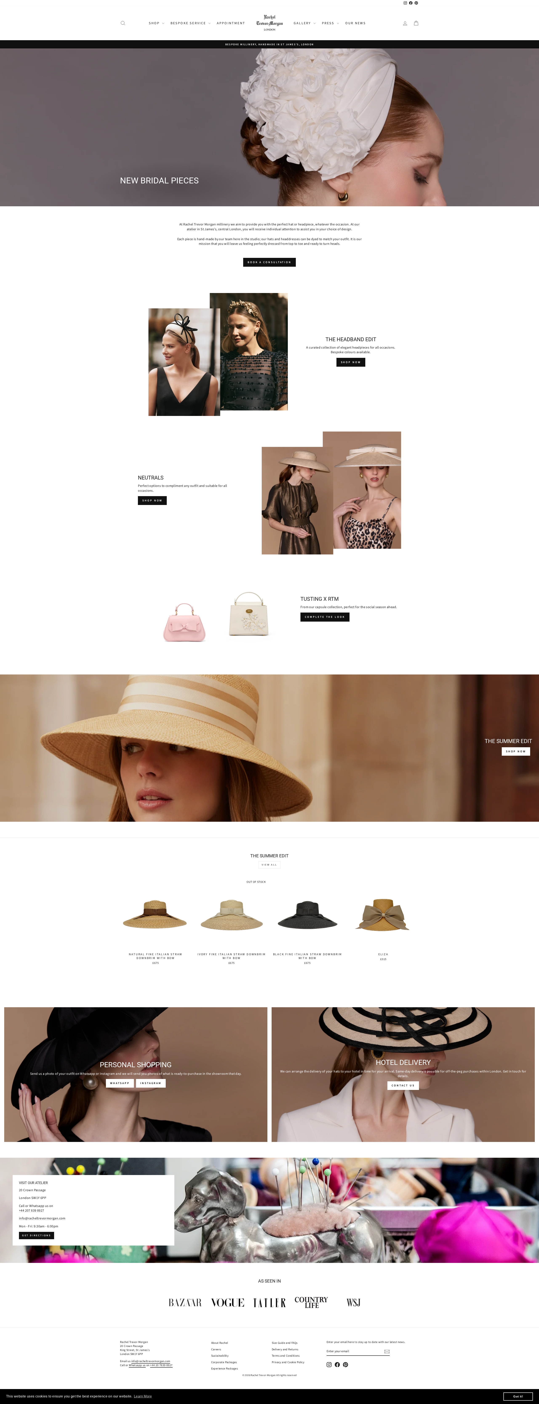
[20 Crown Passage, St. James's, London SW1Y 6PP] (269, 1210)
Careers (216, 1349)
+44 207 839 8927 (31, 1210)
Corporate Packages (224, 1362)
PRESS (329, 23)
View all (269, 865)
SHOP (155, 23)
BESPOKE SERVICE (189, 23)
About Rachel (219, 1343)
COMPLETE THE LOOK (325, 617)
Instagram (150, 1083)
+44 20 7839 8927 (161, 1365)
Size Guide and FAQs (285, 1343)
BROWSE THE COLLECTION (148, 192)
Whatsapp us (137, 1365)
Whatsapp (120, 1083)
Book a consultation (269, 262)
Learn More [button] (143, 1396)
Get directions (36, 1235)
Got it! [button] (518, 1396)
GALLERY (303, 23)
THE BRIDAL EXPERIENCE (208, 192)
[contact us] (403, 1074)
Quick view (155, 945)
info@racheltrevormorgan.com (42, 1218)
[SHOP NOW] (269, 748)
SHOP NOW (351, 362)
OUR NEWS (355, 23)
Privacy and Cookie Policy (288, 1362)
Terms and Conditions (286, 1356)
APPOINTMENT (231, 23)
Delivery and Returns (285, 1349)
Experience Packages (224, 1369)
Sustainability (220, 1356)
